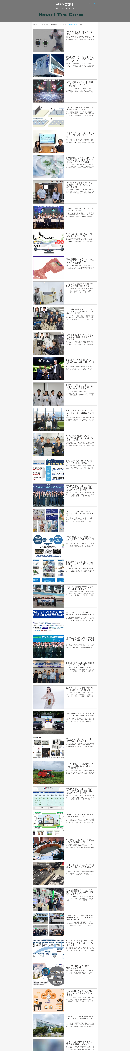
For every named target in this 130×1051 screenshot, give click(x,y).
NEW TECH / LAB (73, 24)
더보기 (81, 24)
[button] (95, 25)
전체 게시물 (36, 24)
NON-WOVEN (63, 24)
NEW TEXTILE (45, 24)
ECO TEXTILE (54, 24)
